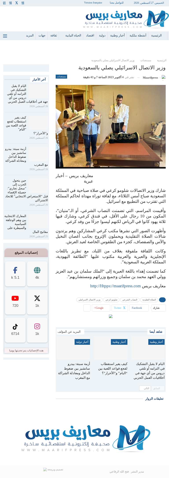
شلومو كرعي (111, 299)
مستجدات (61, 76)
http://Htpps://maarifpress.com (115, 286)
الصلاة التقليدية (149, 299)
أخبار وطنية (117, 35)
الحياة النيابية (73, 35)
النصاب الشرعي (129, 299)
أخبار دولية (82, 341)
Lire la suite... (84, 458)
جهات (42, 35)
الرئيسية (156, 35)
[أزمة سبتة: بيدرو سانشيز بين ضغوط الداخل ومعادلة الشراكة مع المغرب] (73, 347)
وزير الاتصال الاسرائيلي (89, 299)
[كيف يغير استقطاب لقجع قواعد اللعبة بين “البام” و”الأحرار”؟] (110, 347)
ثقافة (53, 35)
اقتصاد (90, 35)
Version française (93, 2)
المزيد (30, 35)
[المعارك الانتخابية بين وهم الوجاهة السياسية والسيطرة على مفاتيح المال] (38, 221)
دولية (102, 35)
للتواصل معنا (117, 2)
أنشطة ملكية (138, 35)
